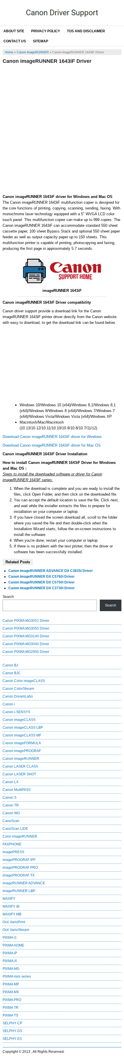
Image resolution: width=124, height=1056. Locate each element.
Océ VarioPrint (14, 922)
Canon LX (10, 782)
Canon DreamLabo (18, 696)
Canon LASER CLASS (20, 766)
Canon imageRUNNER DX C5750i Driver (41, 582)
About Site (13, 31)
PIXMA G (9, 938)
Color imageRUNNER (20, 836)
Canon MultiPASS (17, 790)
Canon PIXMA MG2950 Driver (26, 652)
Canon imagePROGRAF (22, 751)
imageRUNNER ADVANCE (24, 883)
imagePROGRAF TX (19, 875)
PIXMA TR (10, 1008)
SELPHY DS (12, 1031)
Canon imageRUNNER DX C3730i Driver (41, 588)
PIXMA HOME (13, 945)
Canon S (9, 798)
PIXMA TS (10, 1015)
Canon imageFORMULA (22, 743)
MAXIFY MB (12, 914)
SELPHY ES (12, 1039)
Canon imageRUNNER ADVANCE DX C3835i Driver (50, 571)
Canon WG (11, 813)
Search (8, 597)
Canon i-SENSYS (16, 712)
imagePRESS (13, 852)
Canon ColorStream (18, 689)
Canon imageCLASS (19, 720)
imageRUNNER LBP (19, 891)
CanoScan (11, 821)
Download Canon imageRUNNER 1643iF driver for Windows (52, 437)
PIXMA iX (10, 961)
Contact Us (14, 41)
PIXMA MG (11, 969)
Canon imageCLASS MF (22, 735)
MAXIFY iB (11, 906)
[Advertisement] (62, 129)
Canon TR (11, 805)
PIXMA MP (11, 984)
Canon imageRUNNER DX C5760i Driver (41, 577)
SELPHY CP (12, 1023)
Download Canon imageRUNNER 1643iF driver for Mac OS (52, 445)
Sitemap (40, 41)
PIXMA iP (10, 953)
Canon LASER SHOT (19, 774)
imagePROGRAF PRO (20, 868)
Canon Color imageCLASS (24, 681)
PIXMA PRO (12, 1000)
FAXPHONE (12, 844)
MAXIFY (9, 899)
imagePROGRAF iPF (19, 860)
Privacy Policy (45, 31)
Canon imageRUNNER (33, 52)
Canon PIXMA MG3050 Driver (26, 628)
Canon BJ (10, 665)
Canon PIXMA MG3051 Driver (26, 621)
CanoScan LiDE (15, 829)
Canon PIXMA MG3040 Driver (26, 644)
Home (9, 52)
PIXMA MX (11, 992)
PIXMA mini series (17, 976)
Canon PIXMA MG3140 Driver (26, 636)
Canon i (9, 704)
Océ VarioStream (16, 930)
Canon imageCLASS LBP (23, 728)
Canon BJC (12, 673)
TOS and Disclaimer (86, 31)
